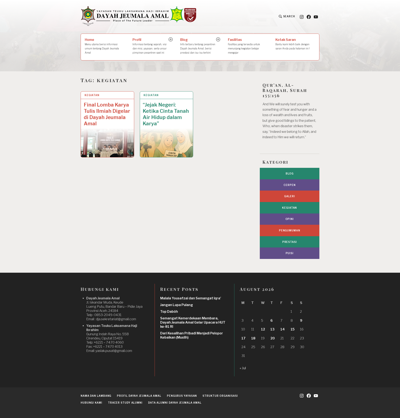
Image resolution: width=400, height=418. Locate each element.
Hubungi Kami (91, 402)
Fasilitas (244, 46)
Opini (289, 219)
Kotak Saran (292, 44)
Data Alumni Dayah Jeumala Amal (174, 402)
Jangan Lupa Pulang (176, 305)
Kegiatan (92, 95)
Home (102, 46)
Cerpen (289, 185)
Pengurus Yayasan (182, 395)
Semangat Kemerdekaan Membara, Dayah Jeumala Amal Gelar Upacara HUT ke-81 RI (192, 322)
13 (272, 329)
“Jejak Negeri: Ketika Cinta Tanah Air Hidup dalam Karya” (166, 114)
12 (263, 329)
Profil (149, 46)
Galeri (289, 196)
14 (282, 329)
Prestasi (289, 242)
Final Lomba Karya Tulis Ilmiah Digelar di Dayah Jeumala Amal (107, 114)
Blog (197, 46)
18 (253, 338)
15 (293, 329)
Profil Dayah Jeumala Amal (139, 395)
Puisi (290, 253)
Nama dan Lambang (96, 395)
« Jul (243, 368)
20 (272, 338)
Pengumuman (289, 230)
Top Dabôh (169, 312)
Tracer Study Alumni (125, 402)
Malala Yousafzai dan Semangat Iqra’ (190, 298)
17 (243, 338)
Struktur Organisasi (220, 395)
